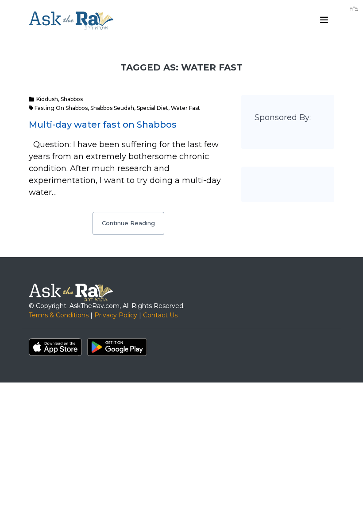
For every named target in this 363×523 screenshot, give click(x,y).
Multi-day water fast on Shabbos (103, 124)
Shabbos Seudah (112, 108)
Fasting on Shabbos (61, 108)
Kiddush (47, 99)
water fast (185, 108)
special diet (152, 108)
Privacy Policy (115, 315)
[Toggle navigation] (324, 20)
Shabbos (72, 99)
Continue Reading (128, 222)
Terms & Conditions (59, 315)
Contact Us (160, 315)
